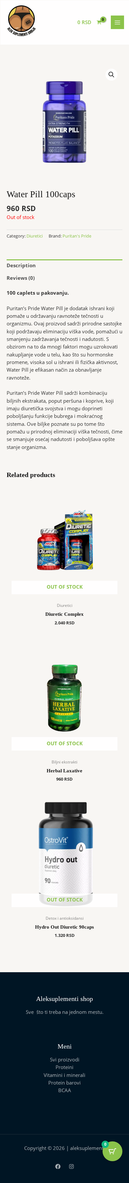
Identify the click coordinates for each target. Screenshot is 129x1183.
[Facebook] (58, 1166)
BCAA (64, 1090)
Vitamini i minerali (64, 1075)
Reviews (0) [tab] (21, 278)
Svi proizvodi (64, 1059)
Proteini (64, 1067)
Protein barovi (64, 1082)
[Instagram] (71, 1166)
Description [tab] (21, 265)
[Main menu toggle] (117, 22)
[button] (111, 75)
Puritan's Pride (77, 236)
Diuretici (34, 236)
